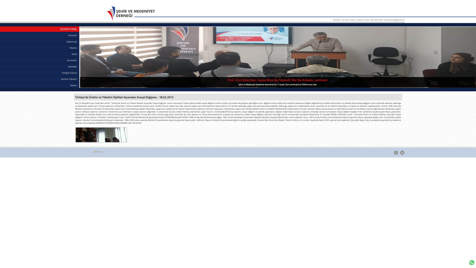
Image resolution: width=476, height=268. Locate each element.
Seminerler (72, 60)
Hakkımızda (71, 41)
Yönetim (73, 48)
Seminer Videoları (69, 79)
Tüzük (74, 54)
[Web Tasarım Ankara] (99, 151)
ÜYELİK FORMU (69, 29)
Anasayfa (72, 35)
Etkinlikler (72, 66)
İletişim (73, 85)
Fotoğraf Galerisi (69, 72)
